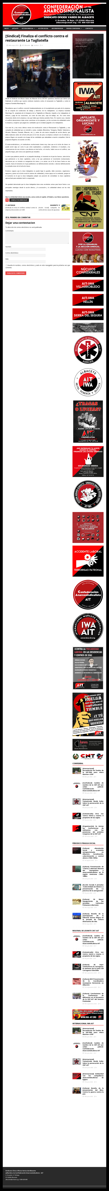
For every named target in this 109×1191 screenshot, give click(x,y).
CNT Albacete (26, 45)
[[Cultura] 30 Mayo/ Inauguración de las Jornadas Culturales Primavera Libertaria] (76, 903)
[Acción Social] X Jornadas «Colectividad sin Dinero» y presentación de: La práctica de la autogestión (93, 888)
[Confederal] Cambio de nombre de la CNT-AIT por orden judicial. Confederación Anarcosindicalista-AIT (93, 787)
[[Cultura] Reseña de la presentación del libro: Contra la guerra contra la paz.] (76, 1092)
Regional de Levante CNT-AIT (85, 931)
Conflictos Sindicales (19, 200)
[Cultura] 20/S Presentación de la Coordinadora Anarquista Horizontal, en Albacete (93, 982)
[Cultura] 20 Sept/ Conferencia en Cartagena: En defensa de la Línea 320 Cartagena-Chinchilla (93, 967)
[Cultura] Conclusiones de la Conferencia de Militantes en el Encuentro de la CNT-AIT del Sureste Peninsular (93, 997)
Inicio (6, 28)
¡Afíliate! (15, 28)
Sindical (36, 45)
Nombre (8, 247)
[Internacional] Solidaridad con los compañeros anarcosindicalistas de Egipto (93, 1077)
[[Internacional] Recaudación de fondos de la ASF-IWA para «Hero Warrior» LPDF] (76, 773)
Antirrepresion (57, 28)
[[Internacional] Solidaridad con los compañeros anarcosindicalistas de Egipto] (76, 1078)
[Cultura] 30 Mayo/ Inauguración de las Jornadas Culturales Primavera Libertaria (93, 902)
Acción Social (43, 28)
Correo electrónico (11, 253)
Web (7, 259)
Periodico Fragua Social (83, 843)
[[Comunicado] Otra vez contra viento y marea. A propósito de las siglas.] (76, 818)
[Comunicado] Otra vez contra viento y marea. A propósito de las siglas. (93, 815)
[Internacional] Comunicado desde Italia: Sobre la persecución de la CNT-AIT (93, 802)
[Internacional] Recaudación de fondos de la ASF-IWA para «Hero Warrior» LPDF (93, 771)
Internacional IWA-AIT (83, 1023)
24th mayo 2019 (13, 45)
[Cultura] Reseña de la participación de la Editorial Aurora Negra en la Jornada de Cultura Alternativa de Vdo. (93, 917)
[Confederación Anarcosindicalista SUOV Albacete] (54, 25)
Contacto (89, 28)
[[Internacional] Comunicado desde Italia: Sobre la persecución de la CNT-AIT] (76, 804)
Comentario (9, 231)
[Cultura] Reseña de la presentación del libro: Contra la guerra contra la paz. (93, 1091)
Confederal (77, 763)
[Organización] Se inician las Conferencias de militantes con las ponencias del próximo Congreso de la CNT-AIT (93, 830)
